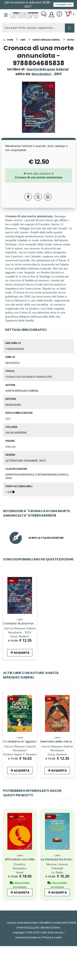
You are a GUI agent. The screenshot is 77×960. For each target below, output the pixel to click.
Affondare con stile (19, 859)
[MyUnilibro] (51, 14)
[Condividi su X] (38, 197)
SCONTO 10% (64, 4)
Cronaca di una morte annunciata (29, 623)
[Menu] (6, 15)
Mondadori (13, 404)
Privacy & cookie (52, 937)
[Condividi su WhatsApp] (48, 197)
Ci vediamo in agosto (20, 741)
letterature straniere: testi (25, 460)
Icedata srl (35, 937)
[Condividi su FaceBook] (28, 197)
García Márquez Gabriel (47, 69)
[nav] (5, 719)
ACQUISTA (21, 653)
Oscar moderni (15, 432)
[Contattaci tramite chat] (43, 14)
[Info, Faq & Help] (59, 14)
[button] (69, 14)
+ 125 (8, 492)
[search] (69, 28)
